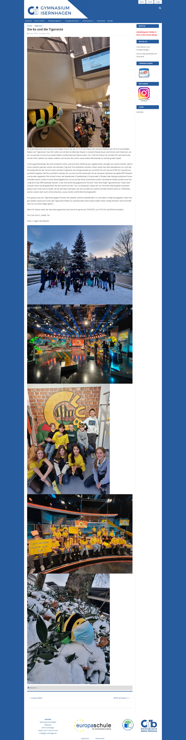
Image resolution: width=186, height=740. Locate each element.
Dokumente (101, 21)
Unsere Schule (39, 21)
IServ (142, 2)
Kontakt (110, 21)
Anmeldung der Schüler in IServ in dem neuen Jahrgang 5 (147, 33)
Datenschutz (99, 738)
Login (158, 2)
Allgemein (39, 26)
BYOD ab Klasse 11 (122, 698)
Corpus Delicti (35, 698)
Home (29, 26)
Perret (31, 33)
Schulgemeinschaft (71, 21)
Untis (150, 2)
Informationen (88, 21)
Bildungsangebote (54, 21)
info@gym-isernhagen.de (48, 733)
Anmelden (139, 112)
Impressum (85, 738)
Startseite (28, 21)
